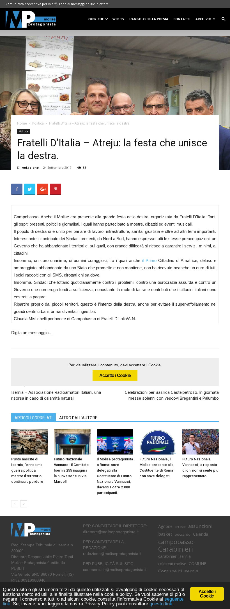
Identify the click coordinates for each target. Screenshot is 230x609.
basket (165, 534)
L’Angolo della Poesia (148, 19)
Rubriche (96, 19)
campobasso (176, 542)
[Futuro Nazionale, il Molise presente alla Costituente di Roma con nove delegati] (157, 442)
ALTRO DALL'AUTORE (78, 418)
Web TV (118, 19)
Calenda (200, 534)
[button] (223, 19)
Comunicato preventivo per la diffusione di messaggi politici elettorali (58, 4)
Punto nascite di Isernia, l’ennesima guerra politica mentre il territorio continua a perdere (27, 470)
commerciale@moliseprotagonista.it (114, 569)
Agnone (165, 526)
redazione (30, 167)
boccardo (182, 534)
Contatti (181, 19)
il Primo (149, 260)
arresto (180, 527)
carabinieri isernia (174, 556)
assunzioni (200, 526)
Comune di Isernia (178, 571)
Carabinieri (175, 549)
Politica (38, 123)
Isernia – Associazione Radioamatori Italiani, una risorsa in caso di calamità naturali (56, 395)
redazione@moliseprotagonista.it (112, 553)
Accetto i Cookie (115, 375)
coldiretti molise (172, 563)
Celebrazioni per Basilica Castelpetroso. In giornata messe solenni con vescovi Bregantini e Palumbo (172, 395)
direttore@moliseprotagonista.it (111, 532)
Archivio (203, 19)
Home (22, 123)
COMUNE (197, 563)
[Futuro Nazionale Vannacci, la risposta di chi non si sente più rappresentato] (200, 442)
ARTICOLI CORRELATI (33, 418)
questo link (160, 603)
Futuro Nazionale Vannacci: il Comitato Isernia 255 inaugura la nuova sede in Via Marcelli (71, 470)
